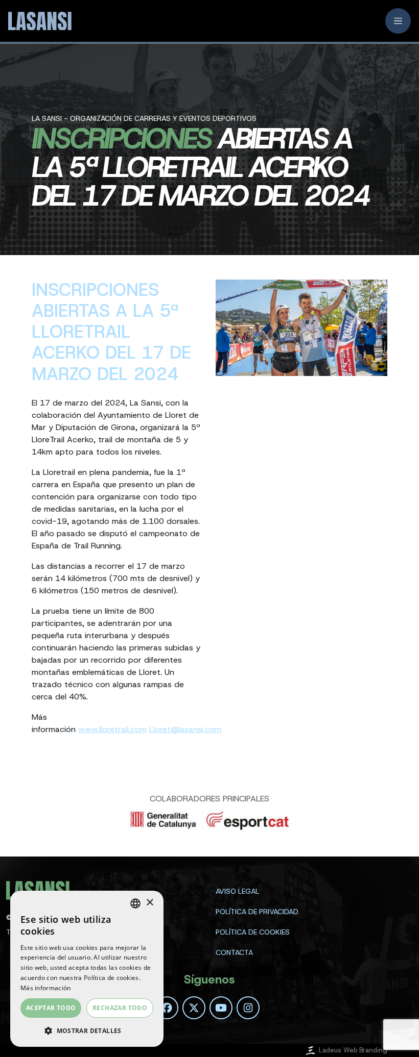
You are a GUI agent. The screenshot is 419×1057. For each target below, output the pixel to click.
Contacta (234, 952)
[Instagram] (248, 1007)
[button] (86, 1030)
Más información (45, 988)
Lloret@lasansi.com (185, 729)
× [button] (149, 903)
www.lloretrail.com (112, 729)
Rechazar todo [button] (119, 1007)
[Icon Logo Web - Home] (38, 21)
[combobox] (135, 903)
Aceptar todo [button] (51, 1007)
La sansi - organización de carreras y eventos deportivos (144, 118)
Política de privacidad (257, 911)
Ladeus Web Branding (353, 1050)
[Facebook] (166, 1007)
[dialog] (87, 969)
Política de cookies (253, 932)
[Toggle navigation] (398, 21)
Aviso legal (237, 891)
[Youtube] (221, 1007)
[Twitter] (193, 1007)
